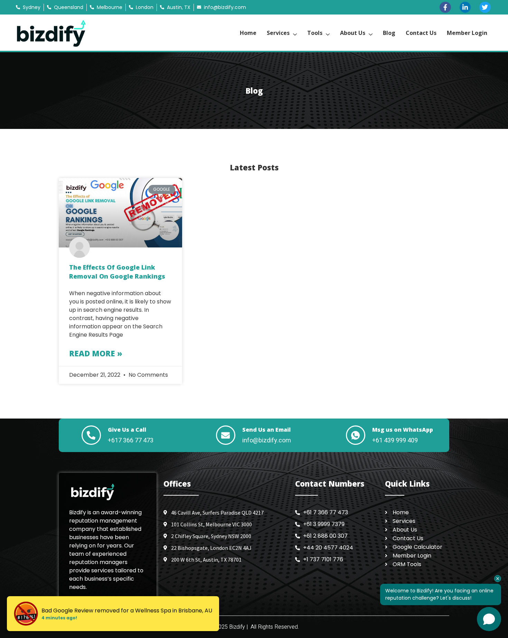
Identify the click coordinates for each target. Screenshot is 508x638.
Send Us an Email (266, 429)
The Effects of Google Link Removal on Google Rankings (117, 271)
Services (278, 33)
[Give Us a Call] (91, 435)
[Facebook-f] (445, 7)
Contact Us (421, 33)
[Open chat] (489, 619)
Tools (314, 33)
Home (248, 33)
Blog (389, 33)
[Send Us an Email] (225, 435)
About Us (352, 33)
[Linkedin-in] (465, 7)
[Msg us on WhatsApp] (355, 435)
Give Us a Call (127, 429)
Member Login (467, 33)
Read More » (95, 353)
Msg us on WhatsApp (402, 429)
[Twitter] (484, 7)
